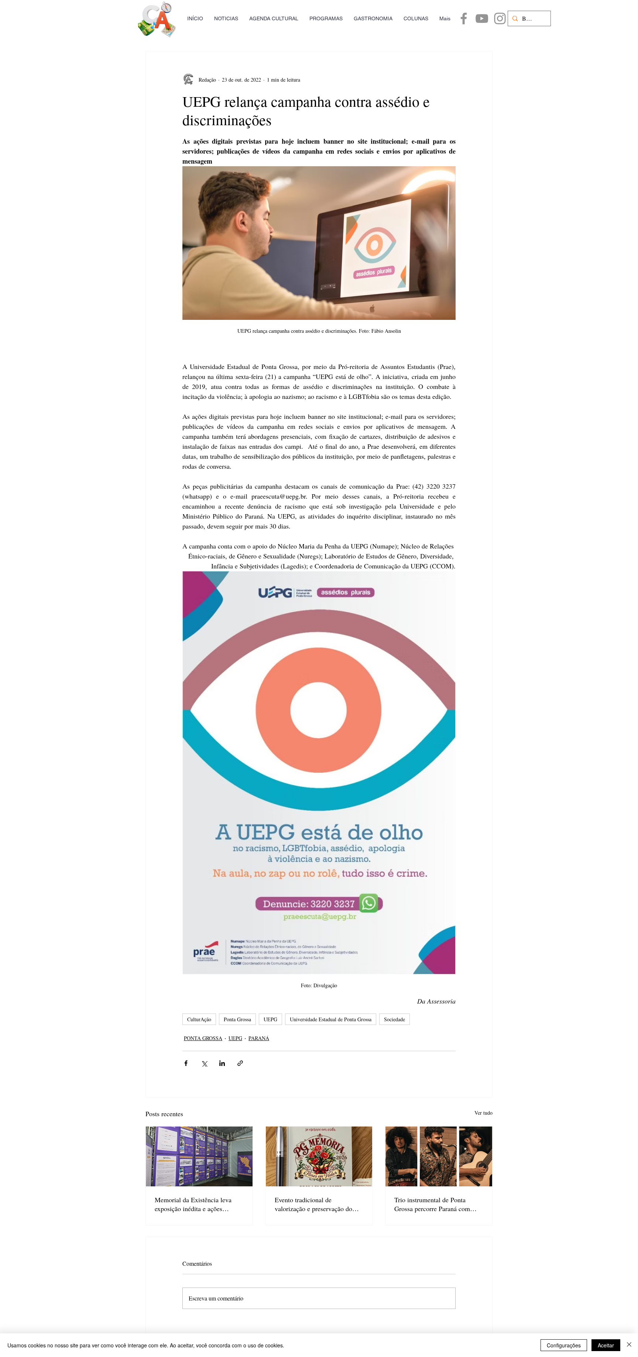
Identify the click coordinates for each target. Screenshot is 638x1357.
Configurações (564, 1345)
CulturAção (199, 1019)
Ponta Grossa (237, 1019)
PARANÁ (258, 1038)
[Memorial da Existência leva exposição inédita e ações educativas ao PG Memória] (199, 1156)
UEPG (270, 1019)
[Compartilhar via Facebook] (185, 1063)
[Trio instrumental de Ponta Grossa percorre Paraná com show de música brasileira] (438, 1156)
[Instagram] (500, 18)
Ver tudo (483, 1112)
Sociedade (394, 1019)
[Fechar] (629, 1345)
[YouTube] (482, 18)
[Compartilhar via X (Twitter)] (203, 1063)
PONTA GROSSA (203, 1038)
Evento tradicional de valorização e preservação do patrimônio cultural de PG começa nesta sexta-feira (313, 1204)
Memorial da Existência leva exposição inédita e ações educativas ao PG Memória (193, 1204)
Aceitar (606, 1345)
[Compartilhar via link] (240, 1063)
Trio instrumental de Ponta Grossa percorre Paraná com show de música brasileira (432, 1204)
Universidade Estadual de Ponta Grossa (330, 1019)
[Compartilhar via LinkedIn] (222, 1063)
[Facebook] (463, 18)
